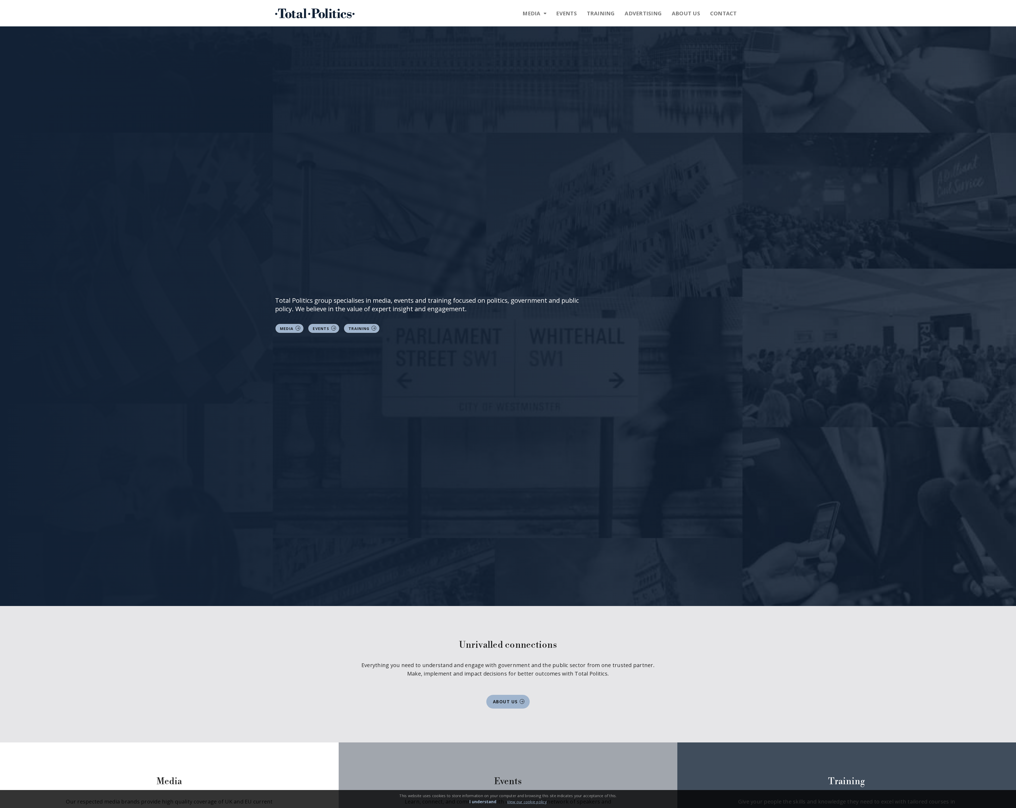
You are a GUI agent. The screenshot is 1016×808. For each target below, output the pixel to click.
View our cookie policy (527, 801)
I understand (482, 802)
